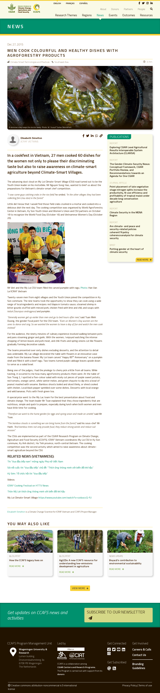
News (100, 15)
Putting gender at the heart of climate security (127, 250)
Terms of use (145, 685)
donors (60, 674)
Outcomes (128, 15)
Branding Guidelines (138, 666)
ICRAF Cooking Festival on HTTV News (28, 485)
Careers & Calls (141, 650)
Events (113, 15)
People (141, 9)
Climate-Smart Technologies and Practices (30, 62)
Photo (83, 288)
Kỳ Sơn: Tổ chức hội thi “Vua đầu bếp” (27, 473)
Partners (128, 9)
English (57, 3)
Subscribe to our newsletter (116, 612)
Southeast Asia (61, 62)
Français (70, 3)
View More (78, 588)
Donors (115, 9)
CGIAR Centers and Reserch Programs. (76, 667)
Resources (146, 15)
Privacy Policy (129, 685)
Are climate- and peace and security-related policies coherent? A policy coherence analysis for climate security (126, 232)
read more (142, 259)
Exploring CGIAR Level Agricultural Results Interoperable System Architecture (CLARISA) (128, 150)
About (103, 9)
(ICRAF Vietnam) (29, 141)
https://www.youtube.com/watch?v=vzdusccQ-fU (65, 497)
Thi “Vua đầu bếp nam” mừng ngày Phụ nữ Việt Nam (35, 461)
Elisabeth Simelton (16, 511)
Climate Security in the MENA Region (126, 213)
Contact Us (139, 655)
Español (84, 3)
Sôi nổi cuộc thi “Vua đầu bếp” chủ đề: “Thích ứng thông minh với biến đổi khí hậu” (50, 467)
